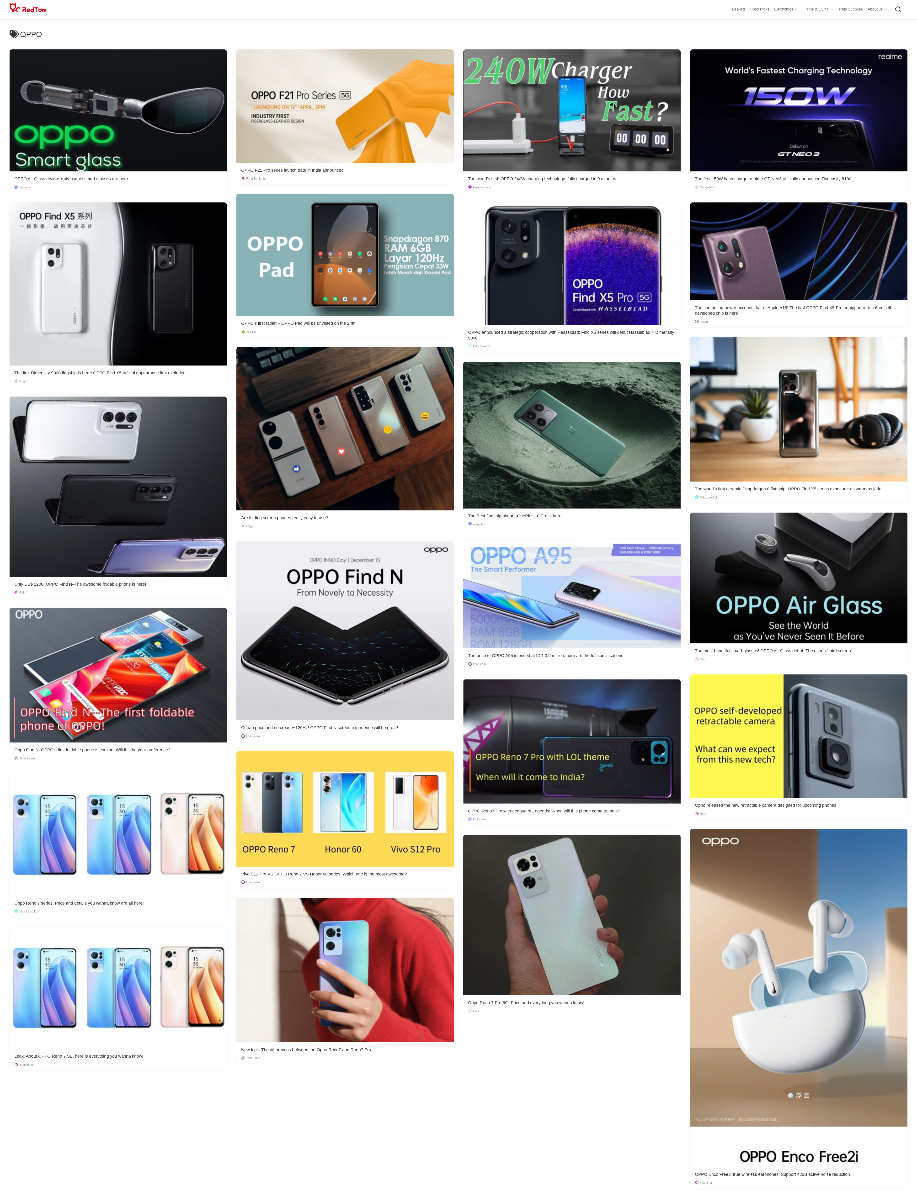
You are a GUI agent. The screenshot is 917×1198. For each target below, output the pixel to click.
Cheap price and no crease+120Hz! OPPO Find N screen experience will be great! (319, 727)
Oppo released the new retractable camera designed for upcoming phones (765, 805)
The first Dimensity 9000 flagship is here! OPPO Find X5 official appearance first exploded (100, 373)
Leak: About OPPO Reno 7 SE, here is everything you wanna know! (78, 1056)
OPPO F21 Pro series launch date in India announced (292, 170)
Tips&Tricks (759, 9)
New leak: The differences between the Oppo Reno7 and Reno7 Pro (306, 1049)
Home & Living (816, 9)
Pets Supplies (851, 9)
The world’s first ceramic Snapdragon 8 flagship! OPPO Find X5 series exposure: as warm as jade (788, 489)
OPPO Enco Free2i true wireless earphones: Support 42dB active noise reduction (772, 1174)
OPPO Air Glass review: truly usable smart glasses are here (71, 178)
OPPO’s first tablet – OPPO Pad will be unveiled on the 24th (298, 323)
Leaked (738, 9)
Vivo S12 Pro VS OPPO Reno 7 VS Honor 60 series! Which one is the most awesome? (324, 874)
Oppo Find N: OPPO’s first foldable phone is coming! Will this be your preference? (92, 749)
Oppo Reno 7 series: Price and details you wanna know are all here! (79, 903)
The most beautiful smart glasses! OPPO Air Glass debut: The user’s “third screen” (773, 650)
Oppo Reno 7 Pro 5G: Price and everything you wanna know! (526, 1002)
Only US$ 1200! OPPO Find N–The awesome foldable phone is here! (80, 584)
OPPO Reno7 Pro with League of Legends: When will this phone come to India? (544, 811)
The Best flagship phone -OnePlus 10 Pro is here (514, 516)
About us (875, 9)
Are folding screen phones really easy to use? (284, 517)
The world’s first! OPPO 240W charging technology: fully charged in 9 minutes (542, 178)
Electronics (783, 9)
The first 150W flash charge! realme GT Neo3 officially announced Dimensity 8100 (773, 178)
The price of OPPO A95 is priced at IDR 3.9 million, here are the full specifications (545, 655)
